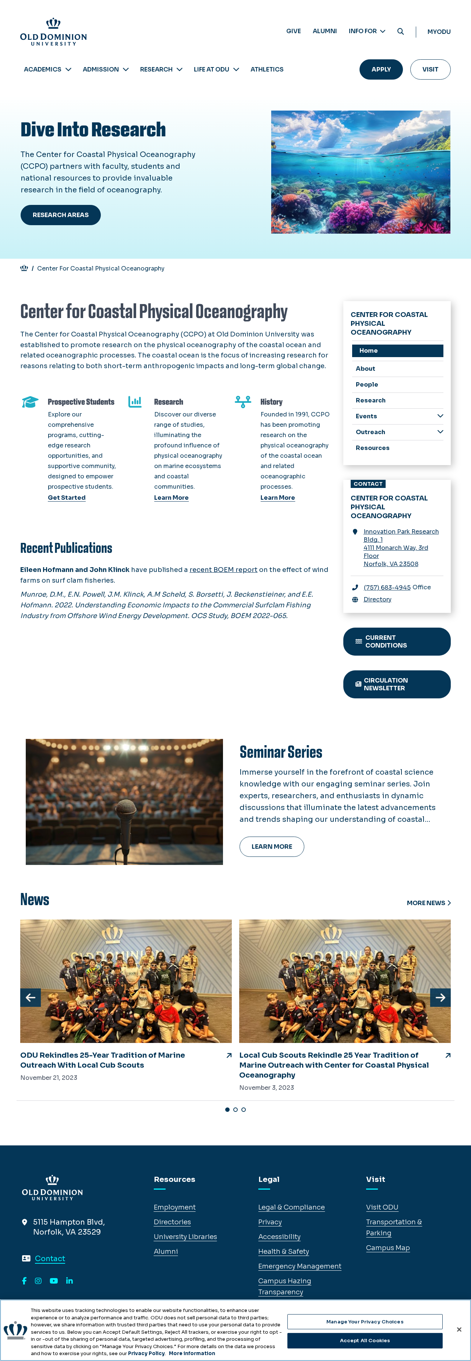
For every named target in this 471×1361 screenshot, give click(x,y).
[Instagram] (38, 1281)
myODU (439, 32)
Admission (101, 69)
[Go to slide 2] (235, 1109)
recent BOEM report (224, 570)
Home (369, 351)
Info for (363, 31)
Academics (42, 69)
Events (366, 416)
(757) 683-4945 (387, 587)
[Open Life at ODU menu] (236, 69)
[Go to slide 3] (243, 1109)
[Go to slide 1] (227, 1109)
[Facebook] (24, 1281)
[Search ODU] (400, 32)
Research (156, 69)
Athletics (267, 69)
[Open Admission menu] (126, 69)
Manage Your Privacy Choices (365, 1322)
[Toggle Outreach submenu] (440, 431)
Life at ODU (211, 69)
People (367, 384)
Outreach (370, 432)
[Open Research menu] (179, 69)
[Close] (459, 1329)
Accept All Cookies (365, 1340)
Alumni (325, 31)
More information (192, 1353)
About (365, 369)
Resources (373, 448)
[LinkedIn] (69, 1281)
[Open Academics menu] (68, 69)
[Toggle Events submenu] (440, 416)
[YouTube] (54, 1281)
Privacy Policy (146, 1353)
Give (293, 31)
